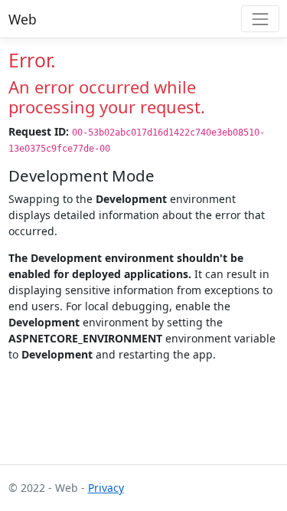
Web (22, 19)
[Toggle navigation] (260, 18)
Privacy (106, 487)
